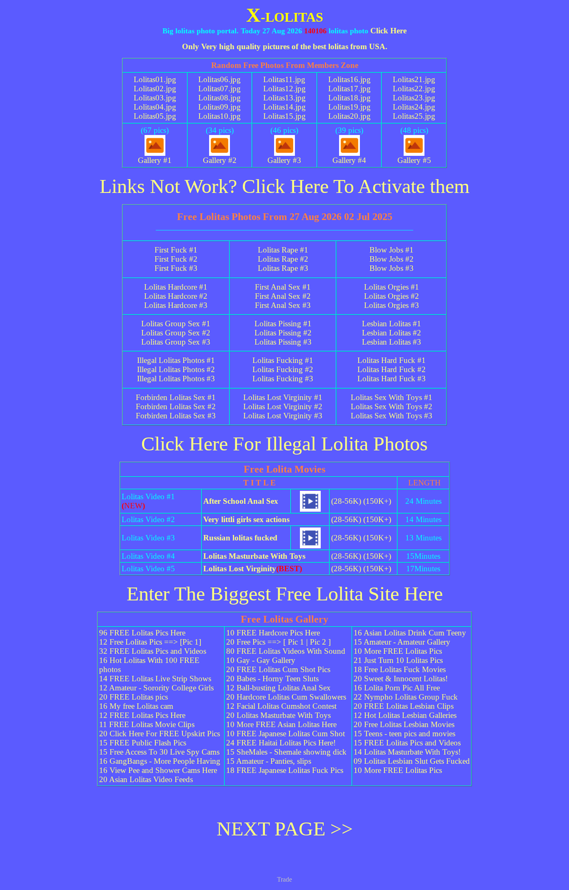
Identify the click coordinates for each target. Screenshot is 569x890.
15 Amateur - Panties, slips (268, 761)
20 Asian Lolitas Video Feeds (146, 779)
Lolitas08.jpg (219, 97)
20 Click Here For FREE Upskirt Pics (159, 733)
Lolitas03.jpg (155, 97)
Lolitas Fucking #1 (282, 360)
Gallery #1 (155, 160)
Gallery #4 (349, 160)
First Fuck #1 (176, 249)
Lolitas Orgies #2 (391, 296)
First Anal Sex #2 (283, 296)
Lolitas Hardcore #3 (175, 305)
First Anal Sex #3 (283, 305)
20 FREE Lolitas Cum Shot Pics (278, 669)
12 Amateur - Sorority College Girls (156, 687)
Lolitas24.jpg (414, 106)
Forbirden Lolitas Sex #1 (176, 397)
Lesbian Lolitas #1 (391, 323)
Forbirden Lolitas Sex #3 (176, 415)
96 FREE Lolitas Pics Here (142, 632)
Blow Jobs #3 (391, 268)
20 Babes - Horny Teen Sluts (272, 678)
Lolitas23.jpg (414, 97)
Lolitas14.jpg (284, 106)
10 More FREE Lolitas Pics (398, 651)
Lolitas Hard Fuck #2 (391, 369)
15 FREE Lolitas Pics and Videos (407, 742)
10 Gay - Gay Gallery (260, 660)
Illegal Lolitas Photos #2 (176, 369)
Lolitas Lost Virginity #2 (282, 406)
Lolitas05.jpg (155, 116)
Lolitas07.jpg (219, 88)
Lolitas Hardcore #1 (175, 286)
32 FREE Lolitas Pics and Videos (152, 651)
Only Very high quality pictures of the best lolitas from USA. (284, 46)
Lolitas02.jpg (155, 88)
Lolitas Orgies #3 (391, 305)
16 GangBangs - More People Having (159, 761)
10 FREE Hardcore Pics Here (273, 632)
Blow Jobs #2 (391, 259)
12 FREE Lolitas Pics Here (142, 715)
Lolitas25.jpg (414, 116)
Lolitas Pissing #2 (283, 332)
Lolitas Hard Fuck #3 (391, 378)
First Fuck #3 (176, 268)
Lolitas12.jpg (284, 88)
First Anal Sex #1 (283, 286)
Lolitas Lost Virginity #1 (282, 397)
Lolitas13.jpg (284, 97)
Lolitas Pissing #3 (283, 342)
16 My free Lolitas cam (136, 706)
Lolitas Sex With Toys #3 (391, 415)
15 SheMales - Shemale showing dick (286, 752)
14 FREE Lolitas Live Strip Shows (155, 678)
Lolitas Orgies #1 (391, 286)
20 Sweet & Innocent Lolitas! (401, 678)
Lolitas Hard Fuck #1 (391, 360)
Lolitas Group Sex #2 (175, 332)
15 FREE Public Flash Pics (142, 742)
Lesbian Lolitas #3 (391, 342)
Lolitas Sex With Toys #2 (391, 406)
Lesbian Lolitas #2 (391, 332)
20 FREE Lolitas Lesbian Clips (404, 706)
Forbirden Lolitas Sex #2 (176, 406)
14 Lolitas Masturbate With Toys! (407, 752)
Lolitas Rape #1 (283, 249)
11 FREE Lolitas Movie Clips (147, 724)
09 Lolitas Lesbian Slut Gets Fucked (412, 761)
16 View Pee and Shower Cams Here (158, 770)
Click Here (388, 30)
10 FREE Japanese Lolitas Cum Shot (285, 733)
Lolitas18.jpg (349, 97)
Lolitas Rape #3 (283, 268)
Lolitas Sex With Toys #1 (391, 397)
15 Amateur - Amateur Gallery (402, 642)
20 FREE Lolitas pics (133, 696)
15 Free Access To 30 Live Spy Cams (159, 752)
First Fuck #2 (176, 259)
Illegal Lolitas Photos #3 (176, 378)
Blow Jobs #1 (391, 249)
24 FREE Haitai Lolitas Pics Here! (281, 742)
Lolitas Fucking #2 (282, 369)
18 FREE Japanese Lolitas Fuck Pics (284, 770)
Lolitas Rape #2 (283, 259)
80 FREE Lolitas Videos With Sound (285, 651)
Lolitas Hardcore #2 (175, 296)
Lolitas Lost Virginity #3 (282, 415)
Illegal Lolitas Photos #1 (176, 360)
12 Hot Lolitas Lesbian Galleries (405, 715)
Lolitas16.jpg (349, 79)
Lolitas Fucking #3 (282, 378)
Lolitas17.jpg (349, 88)
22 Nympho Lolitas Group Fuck (406, 696)
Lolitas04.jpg (155, 106)
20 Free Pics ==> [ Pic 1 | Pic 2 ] (278, 642)
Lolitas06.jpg (219, 79)
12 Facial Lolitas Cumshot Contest (281, 706)
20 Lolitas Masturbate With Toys (278, 715)
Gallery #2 (220, 160)
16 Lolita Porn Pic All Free (397, 687)
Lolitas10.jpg (219, 116)
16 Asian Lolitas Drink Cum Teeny (410, 632)
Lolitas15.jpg (284, 116)
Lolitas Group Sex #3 (175, 342)
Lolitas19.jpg (349, 106)
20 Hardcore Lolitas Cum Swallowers (286, 696)
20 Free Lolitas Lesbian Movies (404, 724)
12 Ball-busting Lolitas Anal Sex (278, 687)
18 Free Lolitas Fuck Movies (400, 669)
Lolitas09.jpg (219, 106)
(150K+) (377, 501)
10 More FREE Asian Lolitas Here (281, 724)
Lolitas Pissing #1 (283, 323)
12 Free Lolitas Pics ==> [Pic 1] (150, 642)
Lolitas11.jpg (284, 79)
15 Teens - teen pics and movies (404, 733)
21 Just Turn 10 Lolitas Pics (398, 660)
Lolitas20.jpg (349, 116)
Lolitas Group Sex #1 (175, 323)
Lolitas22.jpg (414, 88)
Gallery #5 (414, 160)
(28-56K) (346, 501)
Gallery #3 (284, 160)
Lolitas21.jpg (414, 79)
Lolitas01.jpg (155, 79)
